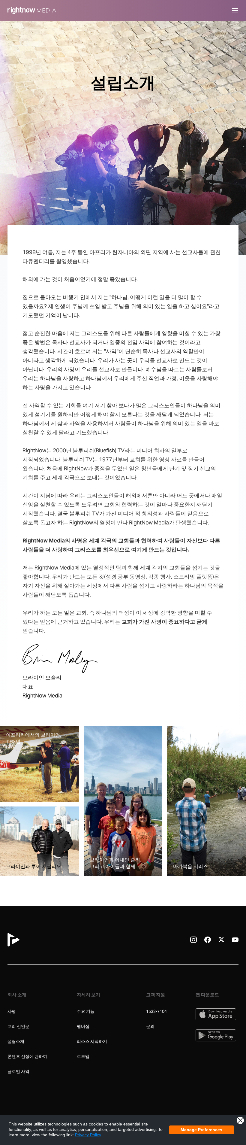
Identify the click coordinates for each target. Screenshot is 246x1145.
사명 (12, 1011)
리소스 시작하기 (92, 1041)
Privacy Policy (88, 1134)
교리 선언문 (18, 1026)
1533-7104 (156, 1011)
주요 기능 (85, 1011)
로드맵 (83, 1056)
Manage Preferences (201, 1129)
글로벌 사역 (19, 1071)
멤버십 (83, 1026)
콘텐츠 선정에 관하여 (27, 1056)
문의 (150, 1026)
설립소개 (16, 1041)
